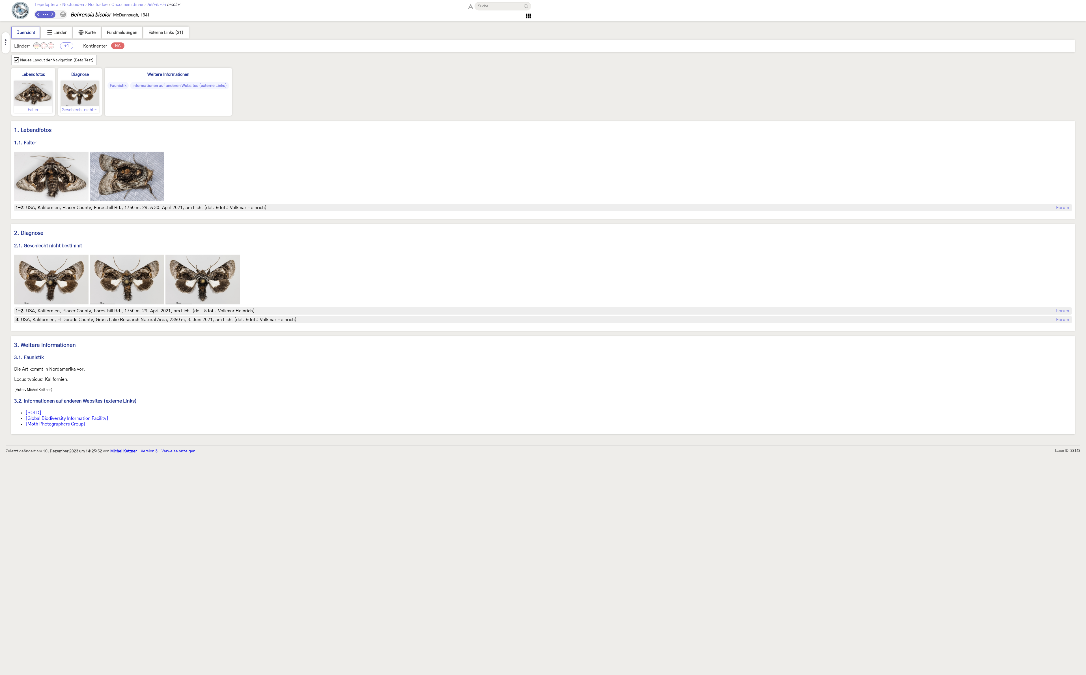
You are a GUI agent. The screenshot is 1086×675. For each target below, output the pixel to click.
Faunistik (118, 86)
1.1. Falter (25, 142)
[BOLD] (33, 412)
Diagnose (80, 74)
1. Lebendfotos (32, 130)
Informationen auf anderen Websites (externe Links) (179, 86)
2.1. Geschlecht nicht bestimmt (48, 245)
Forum (1062, 207)
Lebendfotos (33, 74)
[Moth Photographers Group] (55, 424)
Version (149, 451)
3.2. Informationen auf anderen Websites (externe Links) (75, 401)
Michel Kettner (123, 451)
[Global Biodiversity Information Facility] (66, 418)
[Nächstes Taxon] (52, 14)
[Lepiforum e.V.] (20, 11)
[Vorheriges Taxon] (38, 14)
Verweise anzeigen (178, 451)
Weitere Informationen (168, 74)
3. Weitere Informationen (45, 345)
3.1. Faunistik (29, 357)
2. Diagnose (29, 233)
